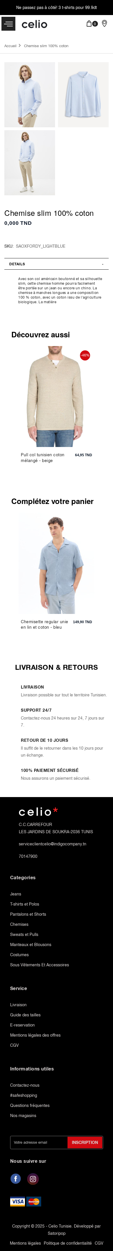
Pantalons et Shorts (28, 914)
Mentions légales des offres (35, 1035)
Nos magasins (23, 1115)
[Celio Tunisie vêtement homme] (35, 25)
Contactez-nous (24, 1085)
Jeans (15, 894)
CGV (14, 1045)
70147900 (28, 856)
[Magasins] (104, 23)
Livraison (18, 1004)
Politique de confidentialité (68, 1243)
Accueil (10, 46)
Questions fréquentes (30, 1105)
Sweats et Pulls (24, 934)
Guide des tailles (25, 1015)
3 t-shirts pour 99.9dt (78, 7)
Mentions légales (25, 1243)
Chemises (19, 924)
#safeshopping (23, 1095)
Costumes (19, 954)
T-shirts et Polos (24, 904)
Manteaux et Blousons (30, 944)
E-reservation (22, 1025)
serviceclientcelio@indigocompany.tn (52, 844)
